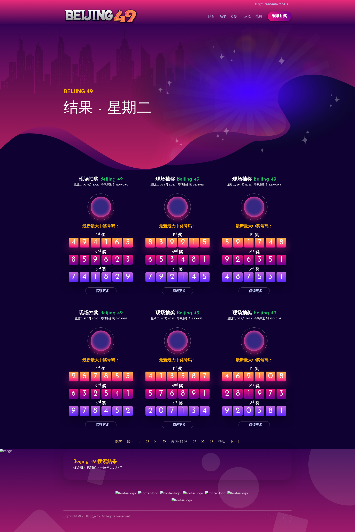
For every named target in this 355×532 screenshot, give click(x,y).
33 (147, 441)
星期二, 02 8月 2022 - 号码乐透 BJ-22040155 (177, 184)
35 (164, 441)
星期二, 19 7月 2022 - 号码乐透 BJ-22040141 (101, 318)
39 (211, 441)
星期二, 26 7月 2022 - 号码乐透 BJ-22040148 (254, 184)
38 (203, 441)
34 (155, 441)
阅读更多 (102, 291)
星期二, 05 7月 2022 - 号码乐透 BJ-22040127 (254, 318)
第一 (130, 441)
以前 (118, 441)
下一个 (235, 441)
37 (194, 441)
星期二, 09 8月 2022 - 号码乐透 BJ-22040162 (101, 184)
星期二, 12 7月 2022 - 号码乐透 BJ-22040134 (177, 318)
